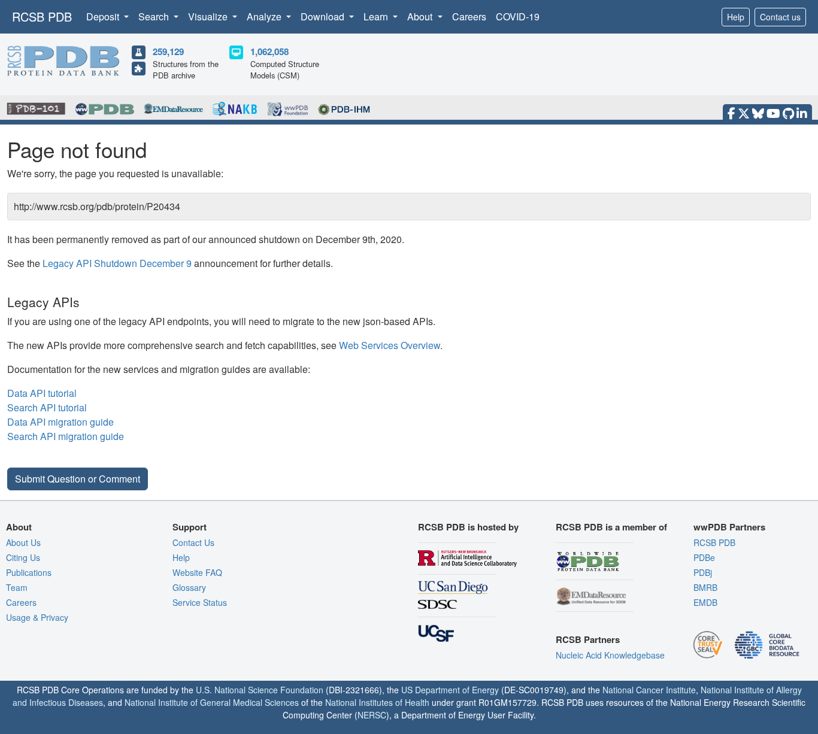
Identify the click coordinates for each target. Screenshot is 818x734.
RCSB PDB (42, 16)
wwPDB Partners (729, 526)
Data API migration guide (60, 422)
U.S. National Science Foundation (259, 690)
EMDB (705, 602)
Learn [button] (376, 16)
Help (735, 17)
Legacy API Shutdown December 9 (117, 263)
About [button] (421, 16)
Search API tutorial (47, 407)
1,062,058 (269, 51)
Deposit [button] (104, 16)
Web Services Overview (389, 345)
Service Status (199, 602)
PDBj (702, 572)
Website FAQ (197, 572)
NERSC (372, 715)
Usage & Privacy (37, 617)
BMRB (705, 587)
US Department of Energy (450, 690)
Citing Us (23, 557)
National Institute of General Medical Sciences (212, 702)
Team (17, 587)
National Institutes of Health (377, 702)
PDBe (704, 557)
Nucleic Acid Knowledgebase (610, 655)
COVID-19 (518, 16)
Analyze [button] (265, 16)
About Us (23, 542)
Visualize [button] (209, 16)
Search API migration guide (65, 436)
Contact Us (193, 542)
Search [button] (154, 16)
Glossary (189, 587)
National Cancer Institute (649, 690)
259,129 (168, 51)
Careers (469, 16)
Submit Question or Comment (77, 479)
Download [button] (324, 16)
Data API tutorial (42, 393)
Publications (28, 572)
